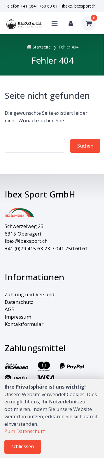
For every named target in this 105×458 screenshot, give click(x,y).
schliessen (22, 446)
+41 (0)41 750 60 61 (39, 6)
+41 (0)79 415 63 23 (27, 248)
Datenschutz (19, 302)
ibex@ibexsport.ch (79, 6)
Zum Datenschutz (24, 431)
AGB (10, 309)
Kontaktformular (24, 324)
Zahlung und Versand (30, 294)
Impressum (18, 316)
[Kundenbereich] (71, 23)
